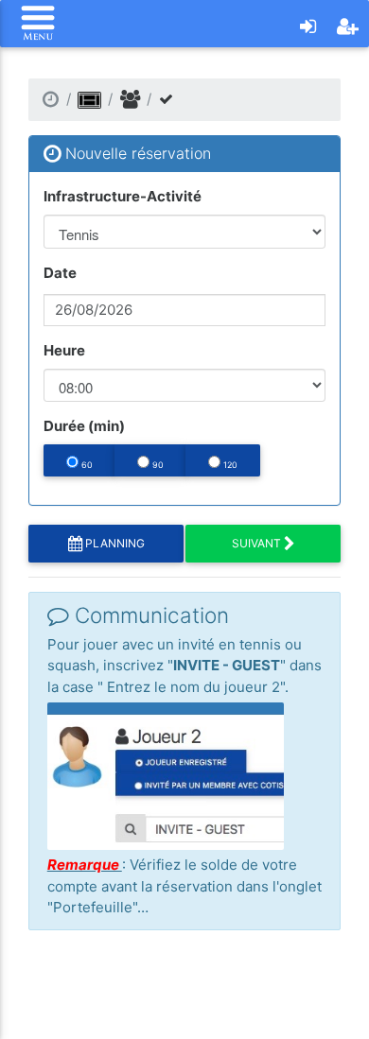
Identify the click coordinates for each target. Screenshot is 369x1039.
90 (156, 464)
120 (228, 464)
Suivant (258, 543)
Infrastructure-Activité (123, 196)
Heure (64, 350)
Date (60, 273)
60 (86, 464)
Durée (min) (84, 426)
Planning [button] (113, 543)
